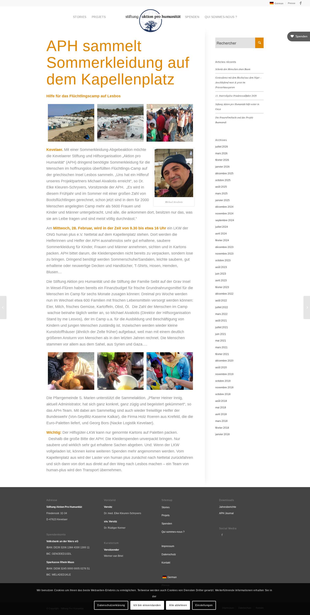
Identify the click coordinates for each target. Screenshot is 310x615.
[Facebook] (222, 535)
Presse (291, 3)
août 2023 (221, 267)
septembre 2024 (224, 220)
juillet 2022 (221, 307)
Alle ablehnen (178, 605)
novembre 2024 (224, 213)
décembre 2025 (224, 173)
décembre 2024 (224, 206)
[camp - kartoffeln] (169, 371)
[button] (298, 36)
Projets (166, 515)
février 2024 (222, 240)
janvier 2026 (222, 166)
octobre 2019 (222, 380)
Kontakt (166, 562)
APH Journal (226, 513)
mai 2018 (220, 407)
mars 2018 (221, 421)
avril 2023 (221, 280)
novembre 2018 (224, 387)
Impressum (168, 546)
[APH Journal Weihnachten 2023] (3, 307)
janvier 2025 (222, 200)
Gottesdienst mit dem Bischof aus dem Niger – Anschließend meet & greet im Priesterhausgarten (238, 82)
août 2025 (221, 186)
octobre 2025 (222, 180)
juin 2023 (220, 273)
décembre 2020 (224, 360)
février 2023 (222, 287)
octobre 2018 (222, 394)
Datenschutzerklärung (111, 605)
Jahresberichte (227, 506)
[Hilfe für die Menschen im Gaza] (306, 307)
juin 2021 (220, 334)
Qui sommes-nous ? (173, 531)
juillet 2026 (221, 146)
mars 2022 (221, 314)
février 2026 (222, 159)
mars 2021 (221, 347)
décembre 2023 (224, 247)
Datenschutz (169, 554)
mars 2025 (221, 193)
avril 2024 (221, 233)
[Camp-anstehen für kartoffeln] (169, 123)
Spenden (167, 523)
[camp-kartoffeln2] (71, 371)
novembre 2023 (224, 253)
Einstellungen (204, 605)
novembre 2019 (224, 374)
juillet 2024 (221, 226)
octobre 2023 (222, 260)
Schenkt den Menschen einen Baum (232, 69)
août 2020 (221, 367)
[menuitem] (276, 3)
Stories (166, 507)
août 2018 (221, 401)
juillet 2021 (221, 327)
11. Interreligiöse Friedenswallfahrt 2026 (236, 95)
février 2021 (222, 354)
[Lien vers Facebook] (301, 3)
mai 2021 (220, 340)
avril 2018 (221, 414)
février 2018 (222, 427)
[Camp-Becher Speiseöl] (120, 371)
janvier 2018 (222, 434)
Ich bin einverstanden (147, 605)
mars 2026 (221, 153)
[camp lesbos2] (120, 123)
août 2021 (221, 320)
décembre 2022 (224, 293)
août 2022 (221, 300)
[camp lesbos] (71, 123)
